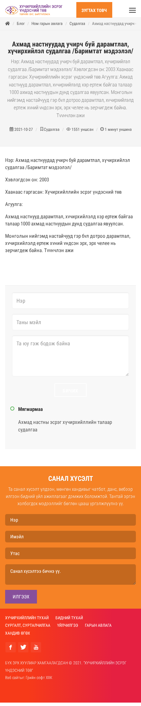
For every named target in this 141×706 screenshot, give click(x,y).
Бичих (70, 394)
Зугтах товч (94, 10)
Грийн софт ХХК (39, 681)
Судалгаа (77, 27)
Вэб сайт (12, 681)
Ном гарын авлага (47, 27)
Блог (21, 27)
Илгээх (21, 600)
